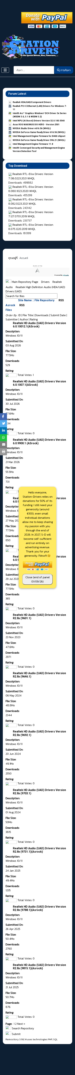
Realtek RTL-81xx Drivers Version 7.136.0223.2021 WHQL (30, 176)
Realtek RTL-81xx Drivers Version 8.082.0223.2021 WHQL (30, 201)
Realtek (57, 282)
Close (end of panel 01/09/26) (37, 579)
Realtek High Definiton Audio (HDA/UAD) (41, 287)
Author (24, 319)
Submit (16, 1034)
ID (19, 315)
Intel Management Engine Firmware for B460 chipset (39, 136)
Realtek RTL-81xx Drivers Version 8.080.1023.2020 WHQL (30, 189)
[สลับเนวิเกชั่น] (5, 70)
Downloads (41, 315)
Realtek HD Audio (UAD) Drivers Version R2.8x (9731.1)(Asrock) (39, 850)
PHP (50, 1039)
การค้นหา (65, 70)
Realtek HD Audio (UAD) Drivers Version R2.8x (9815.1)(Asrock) (39, 966)
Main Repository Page (24, 282)
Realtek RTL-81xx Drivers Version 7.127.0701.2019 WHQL (30, 214)
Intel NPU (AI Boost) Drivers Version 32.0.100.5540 (39, 120)
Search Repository (22, 1028)
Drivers (45, 282)
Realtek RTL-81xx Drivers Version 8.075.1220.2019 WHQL (30, 227)
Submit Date (58, 315)
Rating (34, 319)
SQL (55, 1039)
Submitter (12, 319)
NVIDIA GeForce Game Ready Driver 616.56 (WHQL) (39, 132)
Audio (9, 287)
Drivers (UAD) (14, 291)
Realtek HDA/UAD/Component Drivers (32, 102)
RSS (61, 300)
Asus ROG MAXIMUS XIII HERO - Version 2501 (36, 124)
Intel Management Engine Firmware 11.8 (33, 144)
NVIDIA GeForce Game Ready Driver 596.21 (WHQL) (39, 140)
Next (20, 1024)
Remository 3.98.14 (16, 1039)
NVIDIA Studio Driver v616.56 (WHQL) (32, 128)
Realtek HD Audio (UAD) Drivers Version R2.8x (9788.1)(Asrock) (39, 908)
